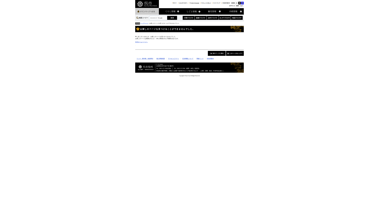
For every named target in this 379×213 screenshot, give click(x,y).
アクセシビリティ (173, 58)
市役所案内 (210, 58)
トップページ (144, 23)
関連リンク (200, 58)
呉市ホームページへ (141, 42)
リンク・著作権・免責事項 (145, 58)
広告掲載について (187, 58)
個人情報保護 (160, 58)
